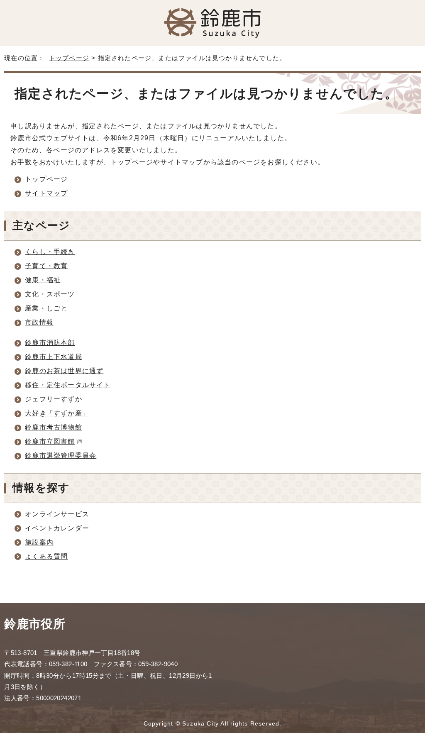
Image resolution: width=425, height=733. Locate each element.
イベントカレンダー (57, 528)
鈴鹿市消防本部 (50, 342)
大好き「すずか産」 (57, 413)
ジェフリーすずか (53, 399)
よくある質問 (46, 556)
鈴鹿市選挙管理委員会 (60, 455)
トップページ (69, 57)
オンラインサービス (57, 514)
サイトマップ (46, 193)
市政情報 (39, 322)
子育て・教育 (46, 265)
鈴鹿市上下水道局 (53, 356)
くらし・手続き (50, 251)
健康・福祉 (43, 279)
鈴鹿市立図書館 (50, 441)
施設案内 (39, 542)
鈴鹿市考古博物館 (53, 427)
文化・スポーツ (50, 294)
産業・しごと (46, 308)
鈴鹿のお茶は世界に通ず (64, 370)
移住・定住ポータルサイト (67, 384)
